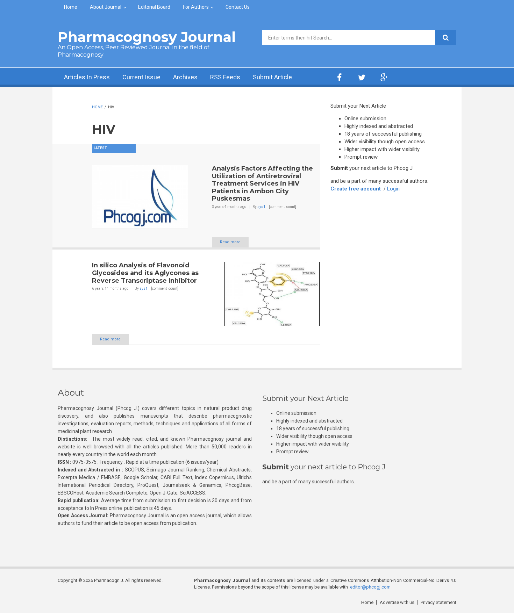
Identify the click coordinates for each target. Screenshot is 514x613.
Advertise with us (397, 602)
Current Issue (141, 77)
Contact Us (238, 7)
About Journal (105, 7)
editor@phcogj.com (370, 587)
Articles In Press (87, 77)
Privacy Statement (438, 602)
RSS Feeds (225, 77)
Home (70, 7)
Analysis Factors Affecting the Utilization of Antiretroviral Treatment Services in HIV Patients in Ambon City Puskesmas (262, 183)
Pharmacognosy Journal (147, 36)
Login (393, 189)
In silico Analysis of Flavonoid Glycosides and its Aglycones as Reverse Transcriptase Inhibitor (145, 272)
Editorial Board (154, 7)
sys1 (261, 207)
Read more (230, 242)
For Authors (196, 7)
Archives (185, 77)
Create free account (355, 189)
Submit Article (272, 77)
